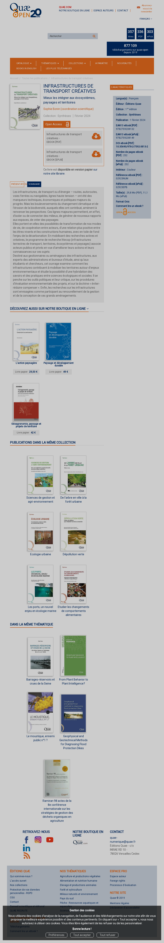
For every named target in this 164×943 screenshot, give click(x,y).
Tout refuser (107, 935)
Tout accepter (82, 935)
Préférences (56, 935)
